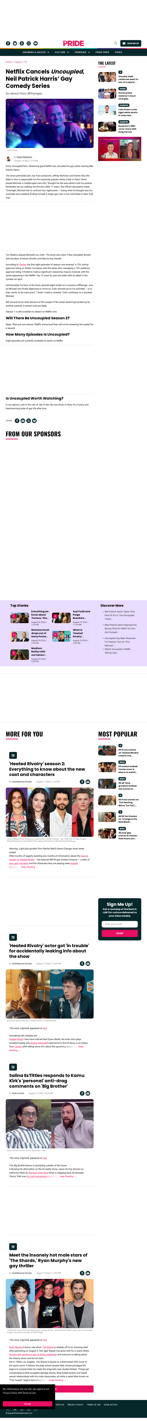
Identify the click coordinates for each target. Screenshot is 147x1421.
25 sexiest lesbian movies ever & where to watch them (128, 771)
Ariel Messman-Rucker (22, 782)
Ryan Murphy (16, 1347)
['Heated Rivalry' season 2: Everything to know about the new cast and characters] (50, 812)
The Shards (48, 1347)
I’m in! (119, 933)
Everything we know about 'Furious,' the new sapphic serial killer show (40, 620)
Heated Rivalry (27, 859)
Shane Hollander (38, 1043)
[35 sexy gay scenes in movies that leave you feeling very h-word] (107, 833)
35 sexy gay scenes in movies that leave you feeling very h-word (127, 838)
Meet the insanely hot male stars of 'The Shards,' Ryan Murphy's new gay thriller (48, 1260)
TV (25, 62)
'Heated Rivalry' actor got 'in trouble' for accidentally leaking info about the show (49, 951)
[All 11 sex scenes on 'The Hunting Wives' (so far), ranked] (107, 800)
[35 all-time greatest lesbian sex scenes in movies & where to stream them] (107, 783)
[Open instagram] (28, 43)
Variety (22, 264)
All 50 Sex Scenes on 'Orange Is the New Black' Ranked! (127, 820)
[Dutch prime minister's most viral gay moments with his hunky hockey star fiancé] (107, 93)
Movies (122, 762)
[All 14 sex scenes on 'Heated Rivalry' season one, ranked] (107, 750)
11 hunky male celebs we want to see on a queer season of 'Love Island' (128, 82)
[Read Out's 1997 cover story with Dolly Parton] (107, 126)
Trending (80, 52)
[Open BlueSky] (15, 43)
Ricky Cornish (18, 1093)
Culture (60, 52)
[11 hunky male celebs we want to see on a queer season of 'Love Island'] (107, 77)
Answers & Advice (34, 52)
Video (118, 52)
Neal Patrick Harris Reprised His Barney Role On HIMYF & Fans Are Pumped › (121, 629)
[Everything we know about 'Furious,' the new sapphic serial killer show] (19, 617)
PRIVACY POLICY (75, 1404)
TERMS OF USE (93, 1404)
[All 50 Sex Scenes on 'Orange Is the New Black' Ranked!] (107, 816)
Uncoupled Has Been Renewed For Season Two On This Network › (120, 642)
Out (45, 1028)
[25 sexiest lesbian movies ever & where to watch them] (107, 767)
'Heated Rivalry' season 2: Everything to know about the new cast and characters (47, 769)
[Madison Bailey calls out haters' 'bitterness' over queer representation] (19, 654)
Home (9, 62)
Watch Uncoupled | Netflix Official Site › (118, 651)
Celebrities (124, 105)
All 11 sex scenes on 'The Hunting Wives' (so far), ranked (128, 804)
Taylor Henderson (24, 157)
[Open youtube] (35, 43)
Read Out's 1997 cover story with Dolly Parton (127, 129)
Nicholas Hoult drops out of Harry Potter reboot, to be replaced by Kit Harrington (40, 638)
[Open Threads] (22, 43)
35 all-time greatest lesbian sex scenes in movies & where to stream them (128, 789)
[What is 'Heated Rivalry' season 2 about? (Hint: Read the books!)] (61, 636)
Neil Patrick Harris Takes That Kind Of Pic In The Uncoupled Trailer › (120, 615)
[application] (119, 149)
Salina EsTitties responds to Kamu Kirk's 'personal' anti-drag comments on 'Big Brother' (47, 1080)
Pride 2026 (102, 52)
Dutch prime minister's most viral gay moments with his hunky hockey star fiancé (128, 100)
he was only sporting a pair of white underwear (32, 1354)
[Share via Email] (23, 420)
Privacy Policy (10, 1393)
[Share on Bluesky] (34, 420)
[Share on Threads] (28, 420)
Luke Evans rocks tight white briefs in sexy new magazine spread (128, 114)
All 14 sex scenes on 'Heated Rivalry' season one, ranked (128, 754)
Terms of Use (29, 1393)
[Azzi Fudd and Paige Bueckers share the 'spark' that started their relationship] (61, 617)
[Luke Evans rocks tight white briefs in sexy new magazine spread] (107, 110)
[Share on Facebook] (17, 420)
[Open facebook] (8, 43)
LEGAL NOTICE (110, 1404)
